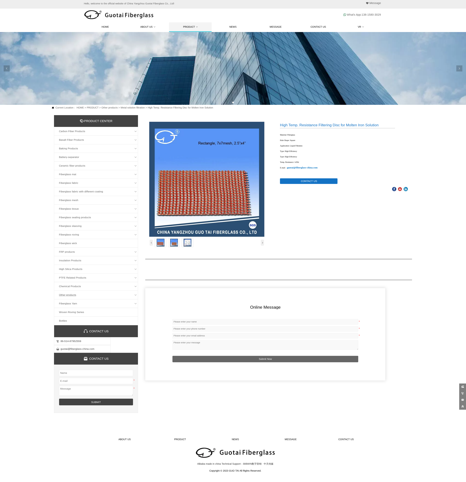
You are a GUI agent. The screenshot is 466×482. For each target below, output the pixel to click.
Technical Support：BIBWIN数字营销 (242, 463)
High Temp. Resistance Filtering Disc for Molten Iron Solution (180, 107)
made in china (213, 463)
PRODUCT (93, 107)
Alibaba (201, 463)
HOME (80, 107)
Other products (109, 107)
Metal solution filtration (133, 107)
